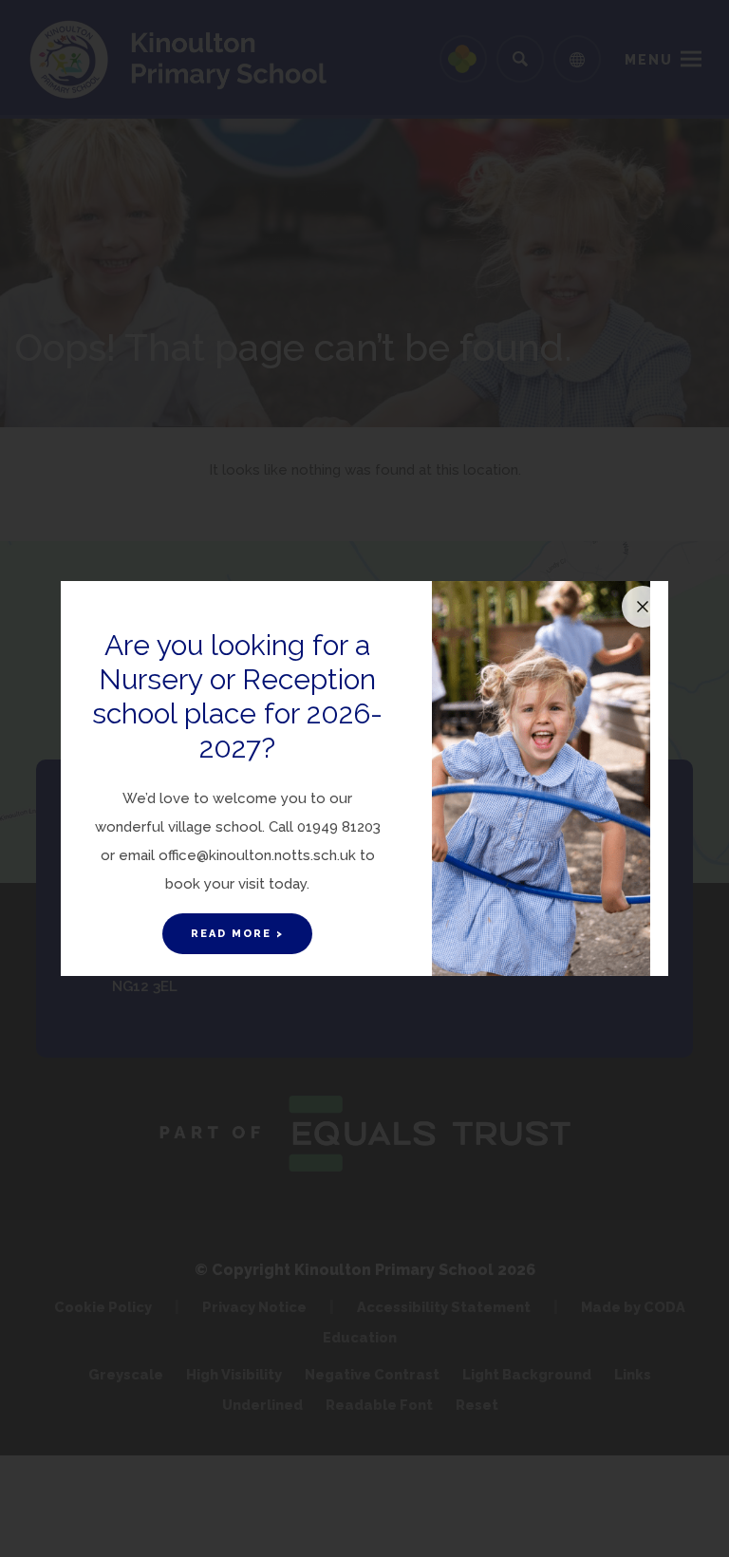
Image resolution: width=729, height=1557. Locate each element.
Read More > (237, 934)
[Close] (643, 607)
